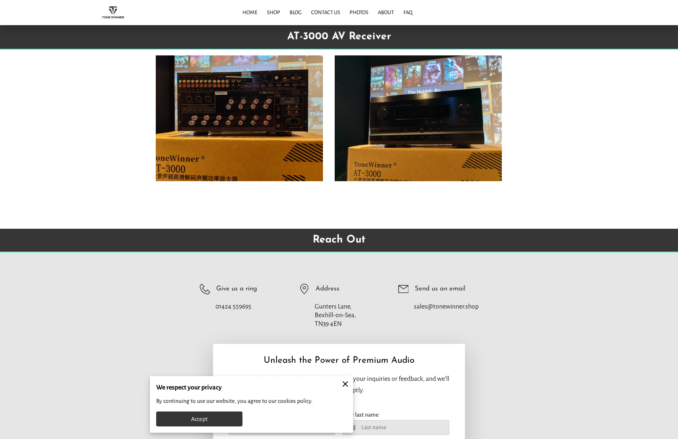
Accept (199, 419)
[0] (660, 12)
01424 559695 (233, 306)
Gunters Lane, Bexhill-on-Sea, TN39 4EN (335, 315)
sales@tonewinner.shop (446, 306)
